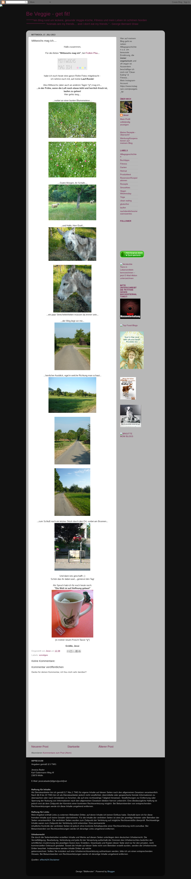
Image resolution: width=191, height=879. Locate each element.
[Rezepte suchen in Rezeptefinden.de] (129, 325)
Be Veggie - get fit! (48, 14)
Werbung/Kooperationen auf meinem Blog (128, 140)
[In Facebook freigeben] (76, 651)
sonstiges (43, 655)
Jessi (125, 115)
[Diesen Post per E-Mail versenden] (68, 651)
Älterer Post (105, 746)
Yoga (122, 197)
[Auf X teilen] (73, 651)
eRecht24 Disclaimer (49, 860)
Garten (123, 167)
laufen (123, 208)
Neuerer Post (39, 746)
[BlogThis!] (71, 651)
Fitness (123, 164)
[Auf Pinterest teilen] (79, 651)
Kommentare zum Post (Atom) (57, 753)
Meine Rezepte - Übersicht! (128, 133)
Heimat (123, 171)
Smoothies (125, 187)
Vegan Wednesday (125, 192)
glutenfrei (124, 204)
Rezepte (124, 184)
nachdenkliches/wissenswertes (128, 212)
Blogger (111, 871)
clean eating (126, 201)
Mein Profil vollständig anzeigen (125, 122)
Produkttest (125, 174)
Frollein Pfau (92, 53)
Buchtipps (124, 160)
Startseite (73, 746)
